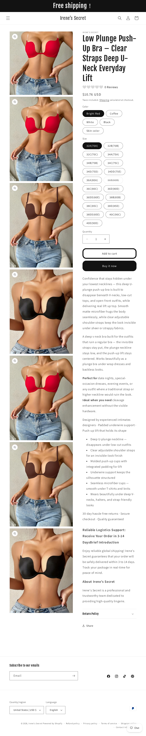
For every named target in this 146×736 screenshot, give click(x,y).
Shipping (104, 99)
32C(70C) (92, 154)
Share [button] (89, 625)
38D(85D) (113, 206)
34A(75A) (113, 154)
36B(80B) (115, 181)
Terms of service (109, 723)
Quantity (87, 231)
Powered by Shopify (52, 723)
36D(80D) (113, 188)
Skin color (93, 130)
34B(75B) (92, 163)
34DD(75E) (114, 171)
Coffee (114, 113)
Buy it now (109, 266)
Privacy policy (90, 723)
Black (107, 122)
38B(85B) (115, 197)
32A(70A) (92, 146)
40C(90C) (115, 214)
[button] (8, 18)
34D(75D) (92, 171)
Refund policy (72, 723)
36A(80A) (92, 180)
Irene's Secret (35, 723)
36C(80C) (92, 188)
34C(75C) (113, 163)
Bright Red (93, 113)
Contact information (126, 727)
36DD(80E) (93, 197)
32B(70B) (113, 146)
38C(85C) (92, 206)
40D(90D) (92, 223)
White (90, 122)
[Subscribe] (73, 675)
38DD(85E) (93, 214)
